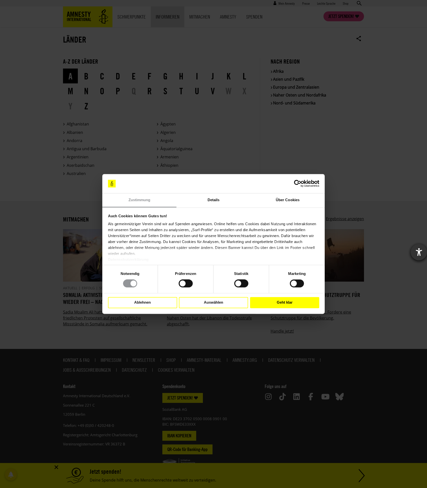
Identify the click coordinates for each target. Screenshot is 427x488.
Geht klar (285, 302)
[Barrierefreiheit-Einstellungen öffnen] (419, 252)
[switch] (186, 284)
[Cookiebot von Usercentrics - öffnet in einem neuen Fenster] (297, 183)
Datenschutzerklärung (128, 259)
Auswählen (213, 302)
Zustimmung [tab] (139, 200)
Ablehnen (142, 302)
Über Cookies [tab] (287, 200)
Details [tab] (214, 200)
